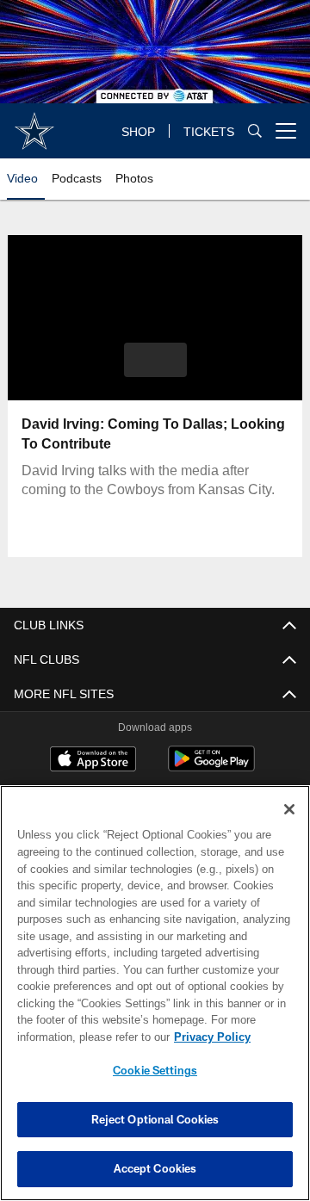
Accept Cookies (155, 1168)
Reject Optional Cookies (155, 1119)
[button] (155, 360)
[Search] (255, 131)
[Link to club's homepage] (34, 124)
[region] (155, 993)
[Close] (289, 809)
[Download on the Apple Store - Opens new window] (93, 761)
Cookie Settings (155, 1070)
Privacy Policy (75, 1037)
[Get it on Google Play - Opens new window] (211, 767)
